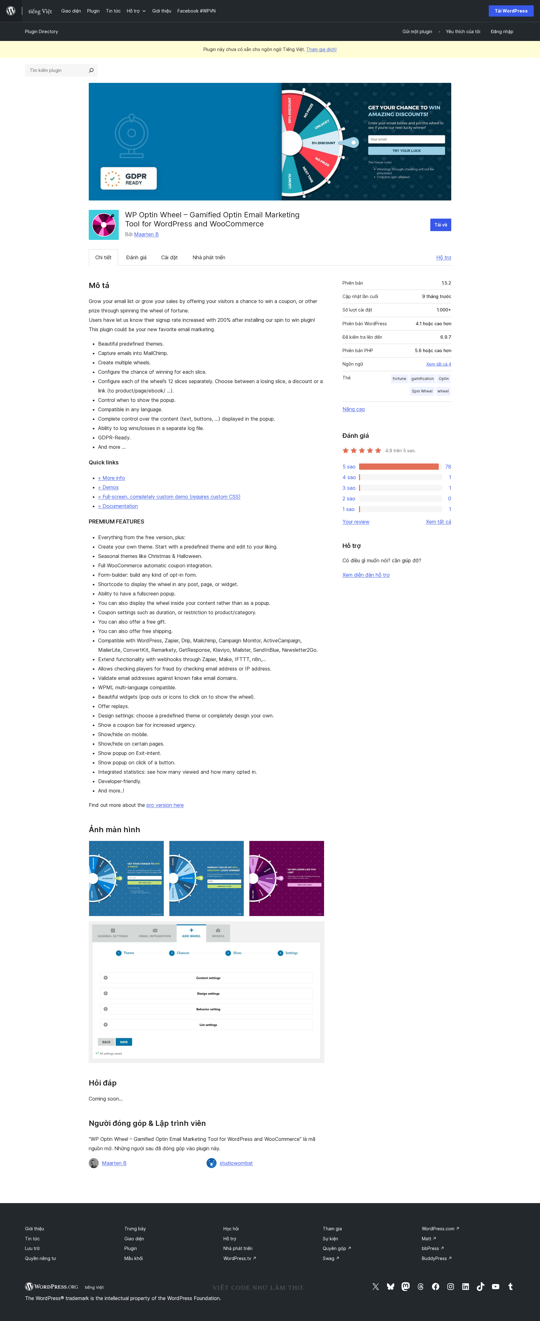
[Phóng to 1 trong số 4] (155, 849)
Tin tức (32, 1238)
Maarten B (146, 234)
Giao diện (134, 1238)
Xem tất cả (438, 522)
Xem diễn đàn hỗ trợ (366, 575)
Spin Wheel (422, 391)
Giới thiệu (34, 1228)
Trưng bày (135, 1228)
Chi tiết (103, 257)
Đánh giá (136, 257)
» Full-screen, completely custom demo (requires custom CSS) (169, 496)
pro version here (165, 805)
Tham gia (332, 1228)
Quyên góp (337, 1248)
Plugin (130, 1248)
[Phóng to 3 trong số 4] (316, 849)
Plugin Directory (41, 31)
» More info (111, 478)
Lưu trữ (32, 1248)
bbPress (433, 1248)
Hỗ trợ (443, 257)
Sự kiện (330, 1238)
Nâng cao (353, 409)
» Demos (108, 487)
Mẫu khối (133, 1258)
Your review (355, 522)
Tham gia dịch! (321, 49)
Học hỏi (231, 1228)
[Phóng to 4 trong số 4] (316, 930)
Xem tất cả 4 (438, 364)
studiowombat (236, 1163)
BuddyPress (437, 1258)
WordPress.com (441, 1228)
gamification (422, 378)
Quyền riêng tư (40, 1258)
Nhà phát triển (208, 257)
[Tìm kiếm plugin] (91, 70)
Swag (331, 1258)
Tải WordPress (511, 10)
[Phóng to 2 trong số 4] (235, 849)
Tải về (440, 224)
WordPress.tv (240, 1258)
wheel (443, 391)
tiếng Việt (94, 1287)
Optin (444, 378)
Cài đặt (169, 257)
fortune (399, 378)
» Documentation (118, 506)
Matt (429, 1238)
